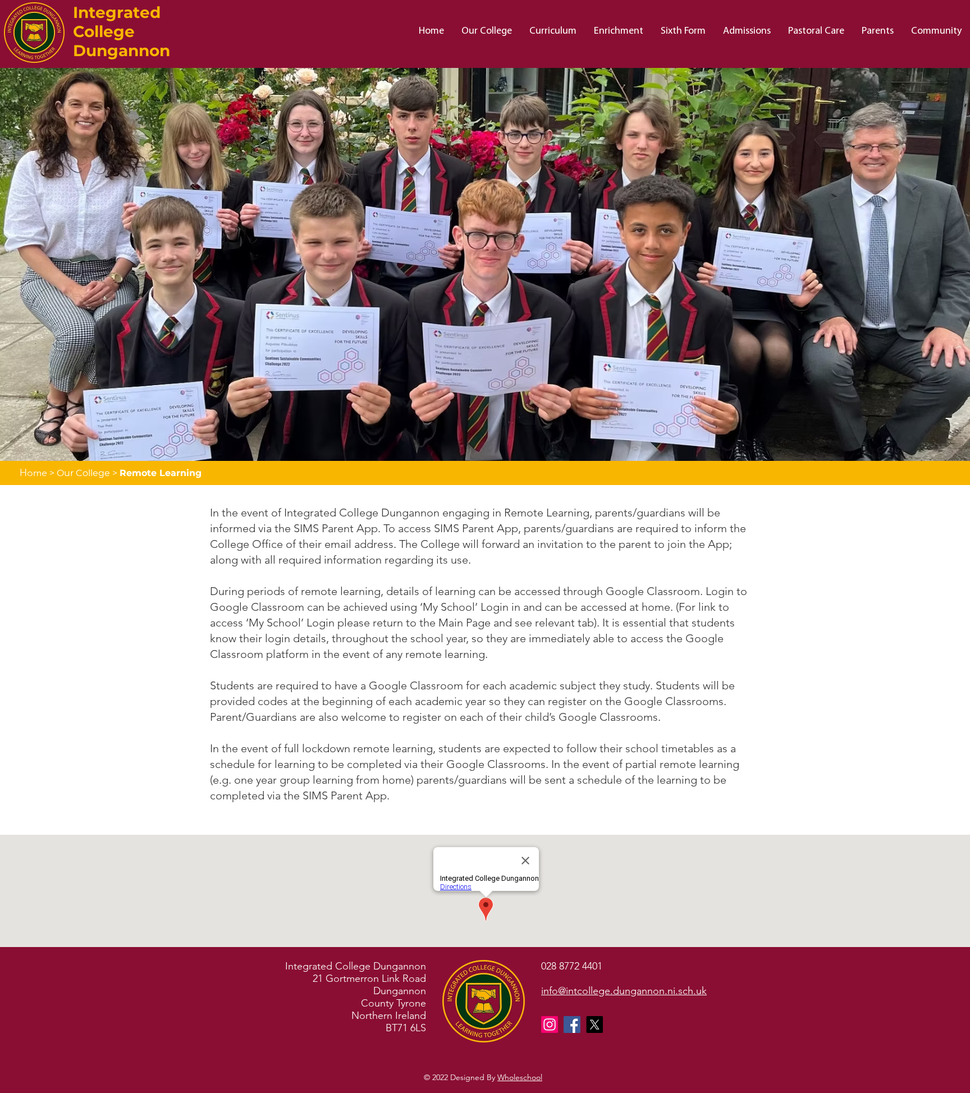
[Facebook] (572, 1024)
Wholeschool (519, 1077)
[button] (486, 31)
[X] (594, 1024)
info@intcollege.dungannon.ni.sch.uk (624, 991)
